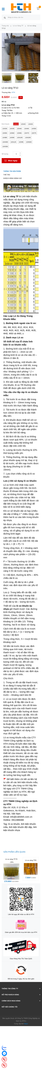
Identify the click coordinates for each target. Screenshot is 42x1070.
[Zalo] (4, 1047)
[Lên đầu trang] (38, 1059)
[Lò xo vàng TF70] (11, 872)
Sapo (26, 1024)
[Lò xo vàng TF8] (31, 869)
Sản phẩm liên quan (14, 852)
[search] (5, 17)
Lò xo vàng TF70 (11, 859)
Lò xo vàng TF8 (30, 860)
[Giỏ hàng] (38, 9)
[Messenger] (4, 1053)
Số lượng (5, 154)
